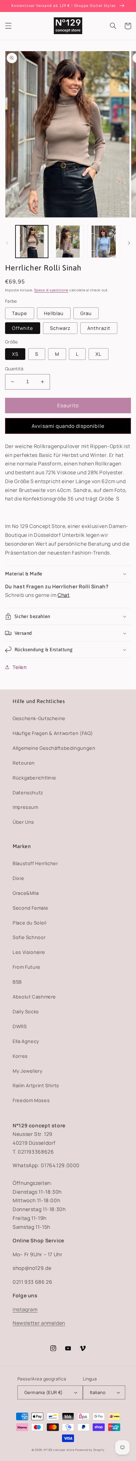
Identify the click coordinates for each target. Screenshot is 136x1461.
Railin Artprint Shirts (36, 1085)
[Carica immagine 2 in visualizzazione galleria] (68, 241)
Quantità (14, 369)
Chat (64, 594)
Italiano (97, 1392)
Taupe (19, 313)
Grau (86, 313)
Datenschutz (28, 792)
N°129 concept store (59, 1450)
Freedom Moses (31, 1100)
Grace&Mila (26, 893)
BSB (17, 982)
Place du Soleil (29, 922)
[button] (8, 26)
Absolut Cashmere (34, 996)
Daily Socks (26, 1011)
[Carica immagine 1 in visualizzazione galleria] (31, 241)
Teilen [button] (20, 667)
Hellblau (54, 313)
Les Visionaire (29, 952)
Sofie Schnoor (29, 937)
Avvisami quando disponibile (68, 425)
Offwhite (22, 328)
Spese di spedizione (51, 290)
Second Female (30, 908)
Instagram (25, 1309)
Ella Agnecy (26, 1041)
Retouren (24, 763)
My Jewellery (28, 1071)
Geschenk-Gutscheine (39, 718)
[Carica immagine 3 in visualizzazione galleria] (103, 241)
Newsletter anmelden (39, 1322)
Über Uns (23, 822)
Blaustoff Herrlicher (35, 863)
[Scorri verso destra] (129, 243)
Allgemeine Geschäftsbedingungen (54, 748)
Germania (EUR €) (43, 1392)
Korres (20, 1056)
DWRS (20, 1026)
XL (99, 354)
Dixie (18, 878)
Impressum (25, 807)
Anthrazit (98, 328)
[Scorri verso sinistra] (7, 243)
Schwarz (60, 328)
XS (15, 354)
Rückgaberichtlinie (34, 777)
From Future (26, 967)
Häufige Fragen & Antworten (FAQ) (53, 733)
